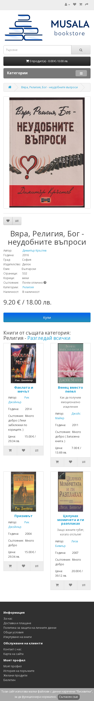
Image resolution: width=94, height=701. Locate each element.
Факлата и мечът (23, 389)
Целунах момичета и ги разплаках (70, 519)
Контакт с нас (12, 649)
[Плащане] (86, 4)
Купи (47, 317)
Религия (28, 287)
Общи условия (13, 632)
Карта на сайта (13, 654)
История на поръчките (18, 671)
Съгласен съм (68, 697)
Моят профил (12, 666)
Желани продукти (15, 675)
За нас (7, 619)
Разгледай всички (48, 338)
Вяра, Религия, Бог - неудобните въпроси (49, 87)
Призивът (23, 515)
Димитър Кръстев (29, 250)
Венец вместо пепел (70, 389)
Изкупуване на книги (17, 637)
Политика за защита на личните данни (29, 628)
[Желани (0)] (74, 4)
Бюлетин (9, 680)
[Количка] (80, 4)
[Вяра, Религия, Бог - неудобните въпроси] (47, 152)
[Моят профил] (67, 4)
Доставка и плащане (17, 623)
